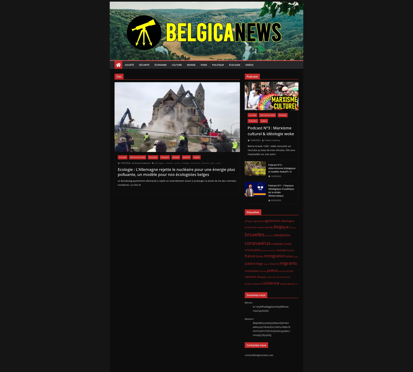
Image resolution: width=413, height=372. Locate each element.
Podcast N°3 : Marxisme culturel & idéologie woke (271, 130)
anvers (260, 227)
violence (271, 283)
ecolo (177, 163)
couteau (277, 243)
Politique (218, 64)
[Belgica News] (206, 4)
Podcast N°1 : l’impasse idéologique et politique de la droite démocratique (281, 190)
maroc (266, 264)
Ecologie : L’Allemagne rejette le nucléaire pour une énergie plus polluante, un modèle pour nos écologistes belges (176, 172)
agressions (272, 220)
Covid (287, 244)
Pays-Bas (262, 271)
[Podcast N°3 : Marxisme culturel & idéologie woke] (271, 96)
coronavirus (257, 243)
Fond (204, 64)
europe (282, 250)
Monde (191, 64)
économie (195, 163)
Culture (177, 64)
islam (289, 256)
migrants (288, 263)
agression (258, 221)
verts (218, 163)
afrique (249, 221)
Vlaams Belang (287, 284)
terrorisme (285, 277)
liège (259, 264)
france (250, 256)
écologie (185, 163)
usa (255, 283)
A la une (122, 157)
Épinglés (165, 157)
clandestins (281, 235)
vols (296, 284)
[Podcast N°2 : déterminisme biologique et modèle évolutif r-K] (255, 170)
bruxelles (255, 234)
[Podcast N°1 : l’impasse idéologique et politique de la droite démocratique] (255, 193)
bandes (269, 227)
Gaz (213, 163)
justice (250, 263)
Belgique (281, 226)
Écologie (234, 64)
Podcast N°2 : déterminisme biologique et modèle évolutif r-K (282, 168)
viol (260, 283)
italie (296, 257)
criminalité (252, 250)
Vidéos (249, 64)
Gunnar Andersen (143, 163)
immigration (274, 255)
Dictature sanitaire (268, 250)
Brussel (292, 227)
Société (129, 64)
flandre (290, 250)
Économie (161, 64)
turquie (249, 283)
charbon (169, 163)
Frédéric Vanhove (272, 140)
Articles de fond (137, 157)
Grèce (259, 256)
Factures (205, 163)
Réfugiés (261, 276)
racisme (250, 277)
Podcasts (253, 121)
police (272, 270)
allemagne (159, 163)
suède (269, 277)
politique (282, 271)
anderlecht (251, 227)
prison (290, 270)
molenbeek (251, 271)
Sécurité (144, 64)
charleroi (269, 235)
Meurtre (274, 263)
